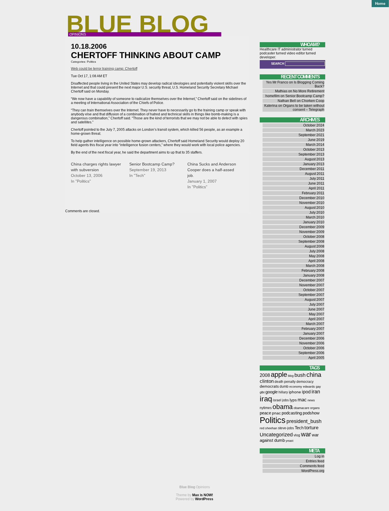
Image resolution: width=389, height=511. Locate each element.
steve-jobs (286, 428)
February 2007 (313, 329)
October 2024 (313, 125)
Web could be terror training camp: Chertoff (104, 69)
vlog (297, 435)
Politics (91, 61)
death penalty (285, 382)
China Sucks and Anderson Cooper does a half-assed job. (211, 170)
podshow (311, 413)
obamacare (301, 408)
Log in (319, 456)
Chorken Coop (313, 101)
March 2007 (315, 324)
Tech (299, 428)
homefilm (272, 96)
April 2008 (316, 261)
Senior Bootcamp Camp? (152, 164)
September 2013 (311, 154)
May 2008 (316, 256)
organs (315, 408)
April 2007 (316, 319)
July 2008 (316, 251)
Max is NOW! (202, 495)
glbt (262, 392)
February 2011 (313, 193)
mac (302, 399)
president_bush (304, 421)
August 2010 (314, 208)
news (311, 400)
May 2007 (316, 314)
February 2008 (313, 271)
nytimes (266, 408)
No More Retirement (308, 91)
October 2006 (313, 348)
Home (380, 3)
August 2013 (314, 159)
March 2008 (315, 266)
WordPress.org (312, 471)
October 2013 (313, 150)
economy (295, 386)
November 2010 (311, 203)
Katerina (270, 106)
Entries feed (315, 461)
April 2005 (316, 358)
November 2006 (311, 343)
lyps (293, 400)
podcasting (292, 413)
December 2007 (311, 280)
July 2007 (316, 304)
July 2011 (317, 179)
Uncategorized (276, 435)
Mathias (281, 91)
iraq (266, 399)
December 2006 (311, 338)
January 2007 (313, 334)
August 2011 (314, 174)
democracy (305, 382)
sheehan (271, 428)
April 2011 (316, 188)
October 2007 (313, 290)
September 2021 (311, 135)
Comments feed (312, 466)
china (313, 374)
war (306, 434)
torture (311, 427)
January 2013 (313, 164)
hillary (283, 392)
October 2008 (313, 237)
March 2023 (315, 130)
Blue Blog (137, 23)
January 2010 (313, 222)
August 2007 (314, 300)
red (262, 428)
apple (279, 374)
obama (283, 406)
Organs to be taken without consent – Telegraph (303, 108)
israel (277, 400)
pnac (276, 413)
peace (265, 413)
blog (291, 375)
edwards (309, 386)
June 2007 (316, 309)
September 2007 (311, 295)
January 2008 (313, 275)
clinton (267, 381)
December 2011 (312, 169)
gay (318, 386)
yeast (289, 440)
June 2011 (316, 183)
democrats (269, 386)
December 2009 (311, 227)
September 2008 (311, 242)
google (271, 392)
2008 (265, 375)
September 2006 (311, 353)
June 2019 (316, 140)
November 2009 (311, 232)
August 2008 (314, 246)
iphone (295, 392)
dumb (284, 387)
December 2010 (311, 198)
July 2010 (316, 212)
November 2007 (311, 285)
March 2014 (315, 145)
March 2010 (315, 217)
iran (316, 392)
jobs (285, 400)
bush (300, 375)
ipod (306, 391)
